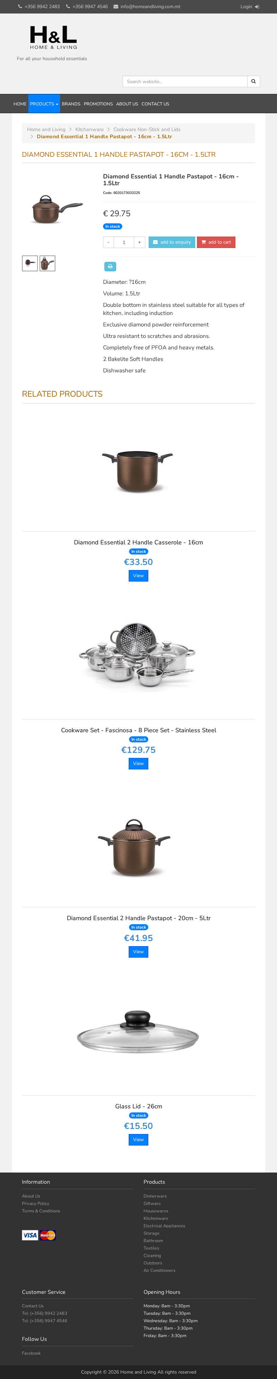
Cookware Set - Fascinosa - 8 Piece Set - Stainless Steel (138, 734)
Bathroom (153, 1241)
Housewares (156, 1211)
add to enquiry (174, 242)
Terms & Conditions (41, 1211)
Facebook (31, 1353)
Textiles (151, 1248)
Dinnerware (155, 1196)
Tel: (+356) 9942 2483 (44, 1313)
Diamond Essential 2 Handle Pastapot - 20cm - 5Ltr (138, 922)
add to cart (218, 242)
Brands (71, 104)
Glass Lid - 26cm (138, 1110)
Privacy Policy (35, 1204)
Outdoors (153, 1263)
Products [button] (42, 104)
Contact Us (155, 104)
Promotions (98, 104)
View (138, 575)
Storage (151, 1233)
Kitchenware (156, 1218)
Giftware (152, 1204)
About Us (127, 104)
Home (20, 104)
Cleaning (152, 1256)
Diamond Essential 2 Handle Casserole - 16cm (138, 546)
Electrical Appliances (164, 1226)
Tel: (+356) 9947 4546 (44, 1321)
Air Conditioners (159, 1270)
